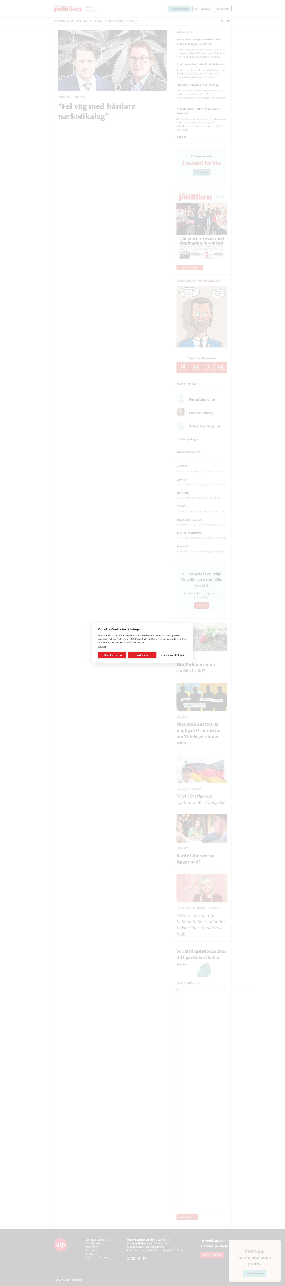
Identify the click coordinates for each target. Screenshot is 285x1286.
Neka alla (142, 655)
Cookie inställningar (172, 655)
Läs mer (102, 646)
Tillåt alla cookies (112, 655)
